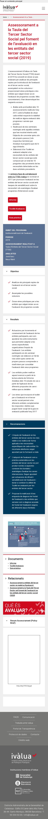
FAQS (16, 717)
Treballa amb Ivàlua (24, 723)
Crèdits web (24, 740)
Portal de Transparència (24, 728)
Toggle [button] (43, 8)
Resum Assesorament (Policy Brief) (21, 622)
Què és (16, 608)
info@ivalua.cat (31, 815)
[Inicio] (10, 8)
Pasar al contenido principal (11, 1)
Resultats (12, 319)
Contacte (35, 734)
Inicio (5, 17)
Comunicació (28, 717)
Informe (12, 200)
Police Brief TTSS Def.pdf (24, 686)
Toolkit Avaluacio (17, 209)
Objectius (12, 271)
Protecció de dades (18, 734)
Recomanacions (15, 424)
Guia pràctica (15, 218)
